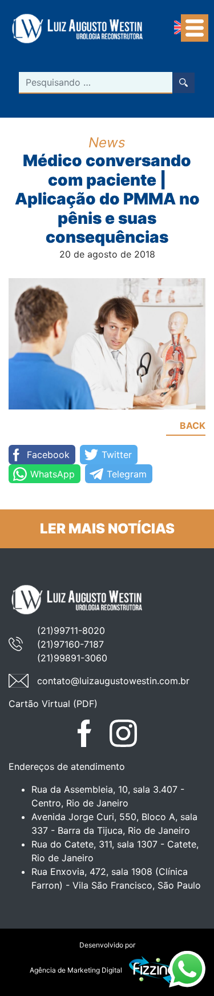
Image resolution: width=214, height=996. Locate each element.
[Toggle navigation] (194, 28)
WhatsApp (52, 474)
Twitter (117, 454)
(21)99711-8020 (71, 630)
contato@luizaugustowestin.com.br (113, 680)
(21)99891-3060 (72, 658)
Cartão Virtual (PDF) (53, 703)
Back (192, 425)
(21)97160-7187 (70, 644)
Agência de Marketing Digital (76, 970)
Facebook (48, 454)
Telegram (127, 474)
